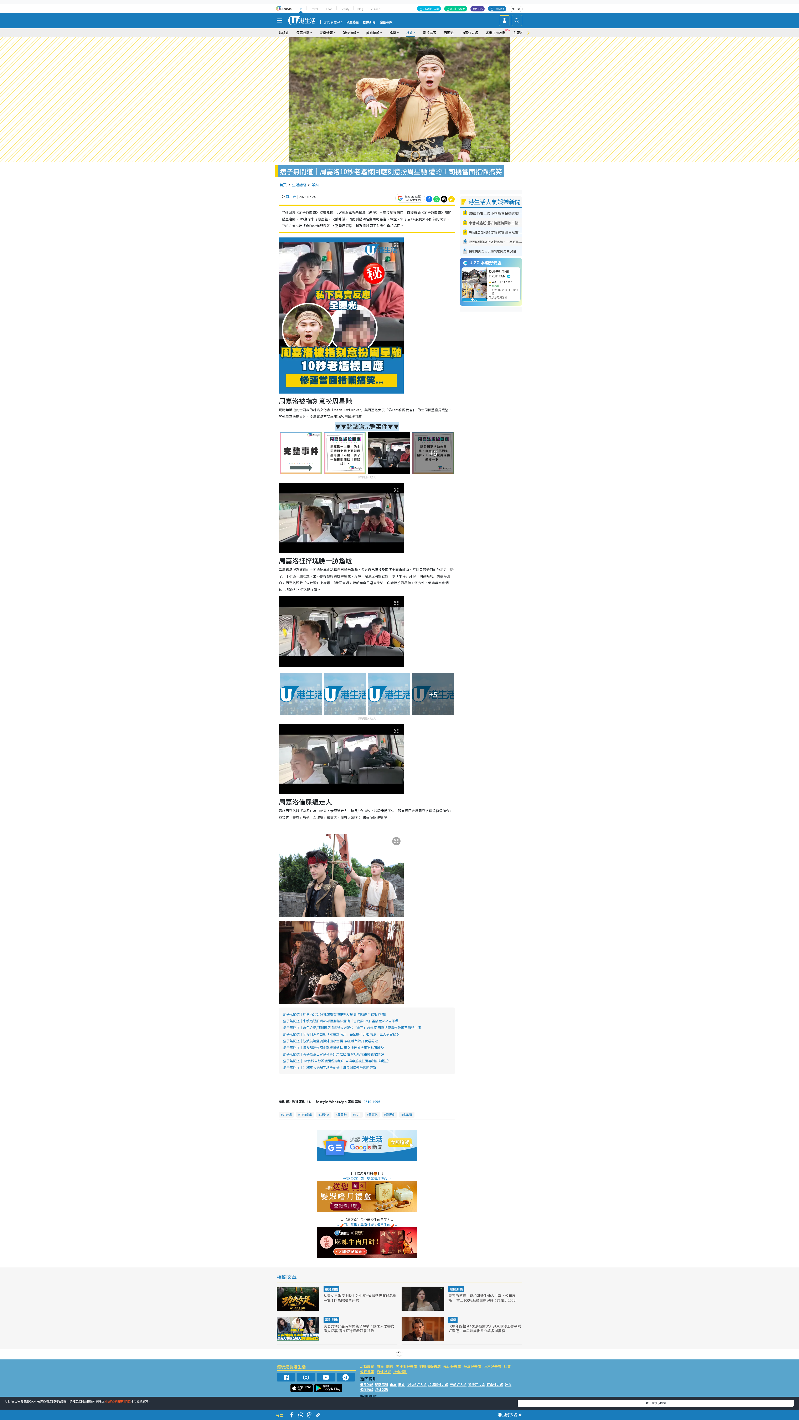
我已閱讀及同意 (656, 1403)
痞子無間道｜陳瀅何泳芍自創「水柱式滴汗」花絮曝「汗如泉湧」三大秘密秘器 (341, 1034)
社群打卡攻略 (457, 8)
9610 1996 (372, 1101)
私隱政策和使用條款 (117, 1401)
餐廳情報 (367, 1371)
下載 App (499, 8)
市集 (380, 1366)
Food (329, 9)
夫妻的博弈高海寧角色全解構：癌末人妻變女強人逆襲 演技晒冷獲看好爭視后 (359, 1328)
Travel (314, 9)
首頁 (283, 184)
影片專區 (429, 32)
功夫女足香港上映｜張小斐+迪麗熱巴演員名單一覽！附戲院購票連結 (360, 1298)
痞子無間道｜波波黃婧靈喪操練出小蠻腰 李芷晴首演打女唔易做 (330, 1040)
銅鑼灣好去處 (430, 1366)
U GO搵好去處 (431, 8)
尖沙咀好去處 (406, 1366)
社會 (507, 1366)
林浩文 (324, 1114)
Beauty (345, 9)
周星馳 (342, 1114)
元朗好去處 (452, 1366)
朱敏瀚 (407, 1114)
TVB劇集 (306, 1114)
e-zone (375, 9)
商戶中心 (478, 8)
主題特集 (519, 32)
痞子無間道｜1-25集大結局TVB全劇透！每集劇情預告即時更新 (329, 1067)
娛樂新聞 (369, 22)
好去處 (287, 1114)
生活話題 (299, 184)
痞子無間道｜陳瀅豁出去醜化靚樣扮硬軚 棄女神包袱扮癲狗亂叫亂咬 (333, 1047)
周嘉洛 (373, 1114)
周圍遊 (449, 32)
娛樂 (315, 184)
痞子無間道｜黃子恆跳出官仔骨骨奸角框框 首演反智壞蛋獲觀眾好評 (333, 1054)
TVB (358, 1114)
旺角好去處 (492, 1366)
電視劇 (390, 1114)
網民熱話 (366, 1384)
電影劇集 (331, 1289)
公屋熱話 (352, 22)
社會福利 (400, 1371)
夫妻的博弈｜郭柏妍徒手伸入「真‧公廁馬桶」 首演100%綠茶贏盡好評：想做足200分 (482, 1298)
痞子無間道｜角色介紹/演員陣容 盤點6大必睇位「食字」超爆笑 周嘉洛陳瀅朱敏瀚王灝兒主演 (352, 1027)
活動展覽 (367, 1366)
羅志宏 (291, 196)
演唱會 (284, 32)
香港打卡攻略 (496, 32)
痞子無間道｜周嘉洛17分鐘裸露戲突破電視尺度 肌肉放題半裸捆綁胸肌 (335, 1014)
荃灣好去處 (472, 1366)
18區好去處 (469, 32)
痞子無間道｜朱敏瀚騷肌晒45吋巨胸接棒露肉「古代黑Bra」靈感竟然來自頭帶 (340, 1020)
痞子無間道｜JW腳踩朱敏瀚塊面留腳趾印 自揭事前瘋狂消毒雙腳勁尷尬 (335, 1060)
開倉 (389, 1366)
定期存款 (386, 22)
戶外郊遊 (384, 1371)
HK (300, 9)
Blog (360, 9)
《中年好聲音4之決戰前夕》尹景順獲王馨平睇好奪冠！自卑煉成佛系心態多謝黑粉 (484, 1328)
